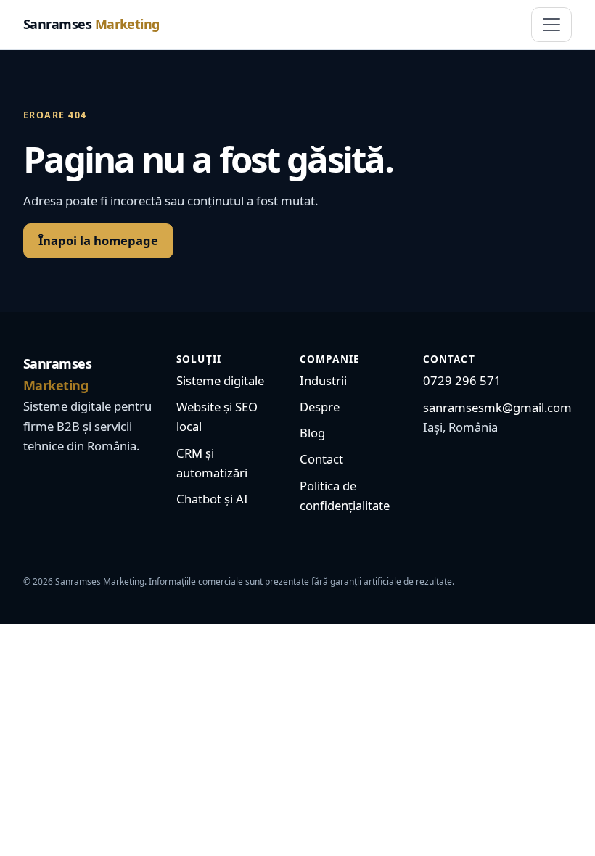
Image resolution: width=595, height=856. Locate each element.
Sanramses (91, 24)
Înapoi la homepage (98, 240)
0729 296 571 (462, 380)
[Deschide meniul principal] (551, 24)
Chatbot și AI (212, 498)
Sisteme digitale (220, 380)
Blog (312, 432)
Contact (321, 458)
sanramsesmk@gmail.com (497, 407)
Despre (320, 406)
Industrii (323, 380)
